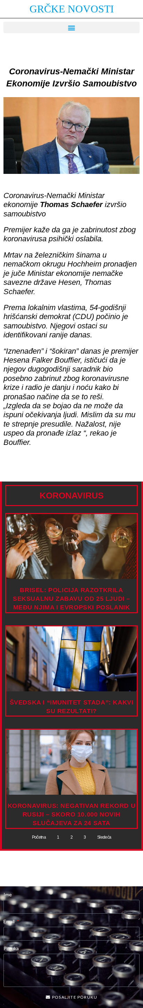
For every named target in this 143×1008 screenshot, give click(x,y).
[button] (71, 27)
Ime (7, 894)
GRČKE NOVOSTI (72, 9)
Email (9, 921)
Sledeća (104, 837)
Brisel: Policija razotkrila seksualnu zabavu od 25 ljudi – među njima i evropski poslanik (71, 599)
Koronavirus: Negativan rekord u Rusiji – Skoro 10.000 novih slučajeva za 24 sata (72, 814)
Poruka (11, 948)
